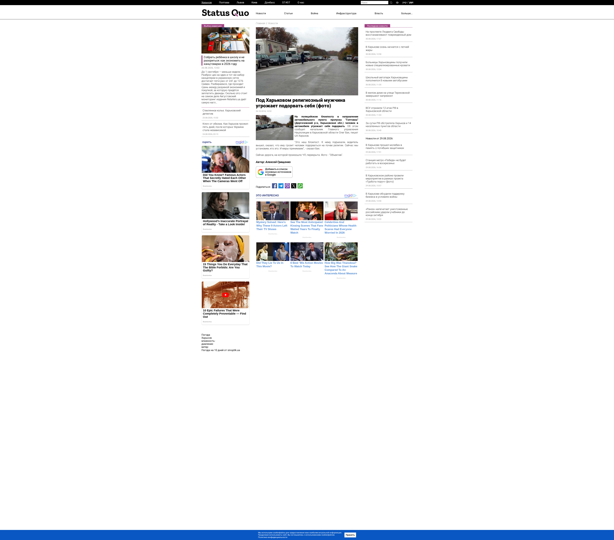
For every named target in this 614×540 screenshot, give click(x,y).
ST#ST (286, 2)
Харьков (206, 2)
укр (404, 2)
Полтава (224, 2)
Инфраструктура (346, 13)
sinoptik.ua (234, 350)
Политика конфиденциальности (272, 537)
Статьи (288, 13)
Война (314, 13)
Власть (379, 13)
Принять (350, 535)
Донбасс (270, 2)
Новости (261, 13)
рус (411, 2)
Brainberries (272, 234)
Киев (254, 2)
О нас (301, 2)
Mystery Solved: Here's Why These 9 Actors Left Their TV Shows (271, 226)
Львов (240, 2)
